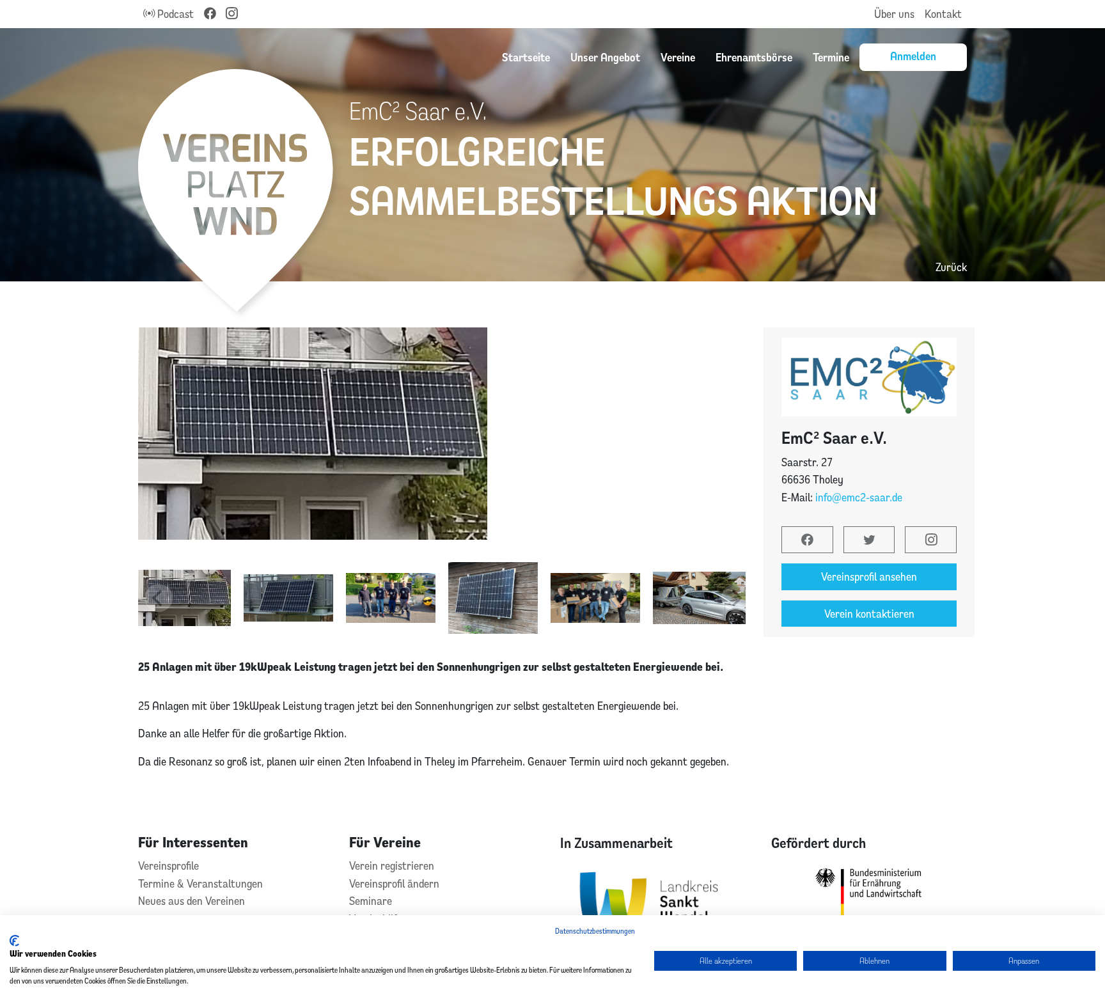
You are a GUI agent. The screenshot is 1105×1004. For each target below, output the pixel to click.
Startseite (526, 57)
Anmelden (913, 56)
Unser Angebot (605, 57)
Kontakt (943, 13)
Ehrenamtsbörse (754, 57)
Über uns (894, 13)
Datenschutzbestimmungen (595, 931)
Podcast (174, 13)
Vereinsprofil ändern (394, 883)
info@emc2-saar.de (858, 497)
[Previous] (159, 598)
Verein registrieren (391, 865)
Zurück (951, 267)
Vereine (678, 57)
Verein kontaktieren (869, 613)
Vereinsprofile (168, 865)
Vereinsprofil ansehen (869, 576)
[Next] (735, 598)
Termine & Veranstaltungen (200, 883)
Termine (831, 57)
